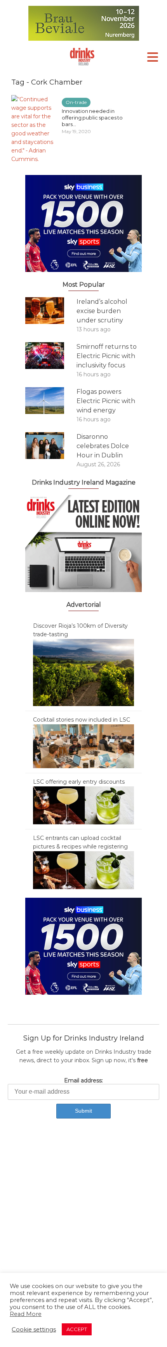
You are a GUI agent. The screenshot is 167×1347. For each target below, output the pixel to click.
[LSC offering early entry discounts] (83, 805)
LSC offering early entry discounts (79, 781)
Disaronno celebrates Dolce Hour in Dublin (103, 446)
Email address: (83, 1080)
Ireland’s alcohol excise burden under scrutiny (102, 311)
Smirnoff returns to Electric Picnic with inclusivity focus (107, 356)
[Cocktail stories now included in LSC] (83, 745)
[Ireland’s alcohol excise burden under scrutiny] (51, 310)
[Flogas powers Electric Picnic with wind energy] (51, 400)
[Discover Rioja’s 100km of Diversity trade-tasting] (83, 671)
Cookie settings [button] (34, 1329)
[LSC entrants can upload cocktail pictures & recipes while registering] (83, 869)
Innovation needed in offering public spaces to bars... (92, 117)
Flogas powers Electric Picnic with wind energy (106, 401)
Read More (26, 1314)
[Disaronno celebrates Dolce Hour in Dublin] (51, 445)
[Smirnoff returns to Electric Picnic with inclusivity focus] (51, 355)
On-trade (76, 102)
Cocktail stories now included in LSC (81, 719)
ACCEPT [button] (76, 1329)
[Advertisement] (83, 1219)
